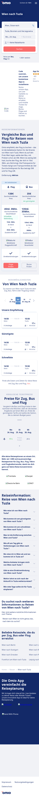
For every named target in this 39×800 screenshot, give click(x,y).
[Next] (33, 300)
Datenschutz (7, 786)
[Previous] (4, 431)
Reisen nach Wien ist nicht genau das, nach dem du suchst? (18, 620)
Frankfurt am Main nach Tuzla (14, 659)
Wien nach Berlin (8, 645)
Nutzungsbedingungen (24, 782)
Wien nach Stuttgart (10, 650)
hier (28, 383)
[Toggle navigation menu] (36, 3)
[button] (12, 36)
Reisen (12, 669)
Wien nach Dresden (10, 654)
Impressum (6, 782)
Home (4, 669)
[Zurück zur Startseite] (6, 3)
